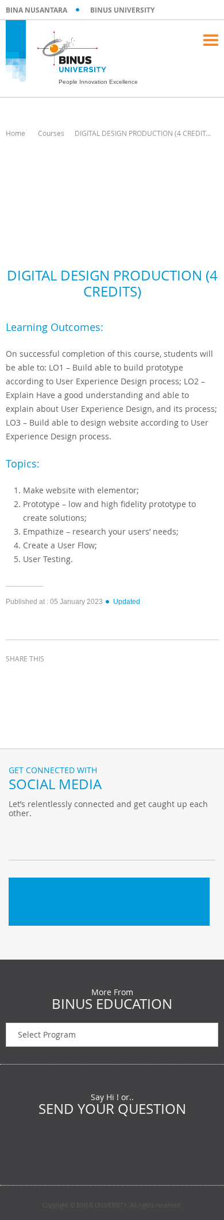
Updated (126, 602)
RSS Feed (77, 836)
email (103, 679)
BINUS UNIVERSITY (122, 10)
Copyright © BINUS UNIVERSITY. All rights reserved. (112, 1206)
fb (20, 836)
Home (15, 133)
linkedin (74, 679)
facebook (17, 679)
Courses (51, 133)
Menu (210, 40)
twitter (45, 679)
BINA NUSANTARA (36, 10)
